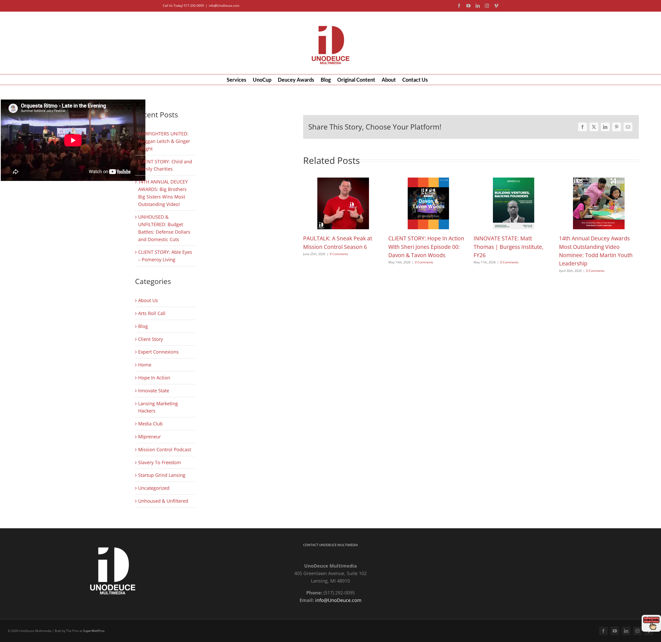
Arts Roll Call (152, 313)
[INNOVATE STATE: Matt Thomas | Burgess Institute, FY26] (513, 181)
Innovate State (153, 390)
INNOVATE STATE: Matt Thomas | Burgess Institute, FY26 (508, 247)
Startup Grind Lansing (161, 475)
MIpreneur (149, 436)
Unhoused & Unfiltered (163, 501)
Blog (143, 326)
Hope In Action (154, 377)
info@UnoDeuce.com (224, 5)
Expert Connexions (158, 352)
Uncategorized (153, 488)
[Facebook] (582, 127)
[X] (594, 127)
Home (144, 365)
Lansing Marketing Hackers (158, 407)
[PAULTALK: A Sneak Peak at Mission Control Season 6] (343, 181)
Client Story (150, 339)
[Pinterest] (616, 127)
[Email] (628, 127)
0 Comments (339, 254)
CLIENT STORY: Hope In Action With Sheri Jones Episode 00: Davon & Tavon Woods (426, 247)
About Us (148, 300)
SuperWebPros (94, 631)
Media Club (150, 424)
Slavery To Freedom (159, 462)
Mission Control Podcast (164, 449)
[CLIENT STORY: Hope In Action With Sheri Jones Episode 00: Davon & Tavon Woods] (428, 181)
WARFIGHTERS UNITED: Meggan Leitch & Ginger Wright (164, 141)
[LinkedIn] (605, 127)
